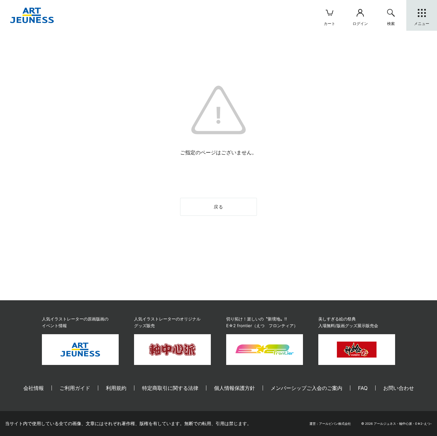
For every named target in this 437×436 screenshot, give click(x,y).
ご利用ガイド (75, 388)
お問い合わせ (398, 388)
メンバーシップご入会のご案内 (306, 388)
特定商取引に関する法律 (170, 388)
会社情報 (33, 388)
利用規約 (116, 388)
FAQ (363, 388)
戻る (219, 206)
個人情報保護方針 (234, 388)
